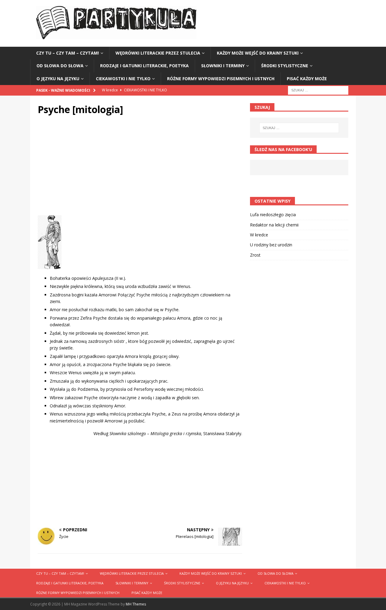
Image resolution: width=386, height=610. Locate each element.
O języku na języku (57, 78)
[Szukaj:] (318, 90)
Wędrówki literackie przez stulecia (157, 53)
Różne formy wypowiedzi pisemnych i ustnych (220, 78)
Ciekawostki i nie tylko (123, 78)
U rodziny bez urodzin (271, 245)
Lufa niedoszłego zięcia (273, 214)
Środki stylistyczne (284, 65)
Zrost (255, 255)
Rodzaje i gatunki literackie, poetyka (144, 65)
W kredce (259, 235)
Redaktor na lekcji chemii (274, 225)
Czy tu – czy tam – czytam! (67, 53)
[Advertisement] (140, 167)
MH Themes (136, 604)
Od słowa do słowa (60, 65)
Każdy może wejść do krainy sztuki (258, 53)
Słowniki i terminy (223, 65)
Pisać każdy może (307, 78)
